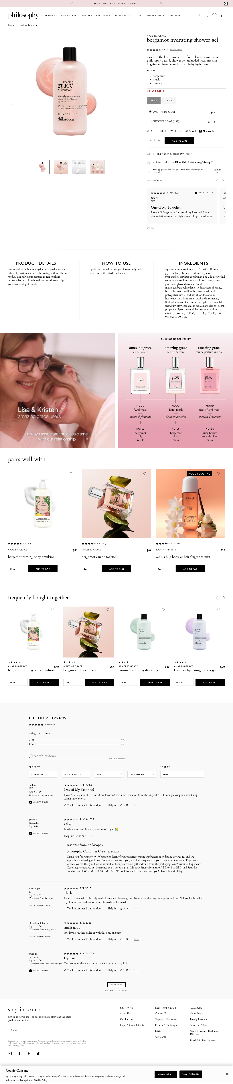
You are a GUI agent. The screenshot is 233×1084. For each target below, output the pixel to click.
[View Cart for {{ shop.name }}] (223, 15)
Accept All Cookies (191, 1074)
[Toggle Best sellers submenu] (78, 15)
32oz (169, 100)
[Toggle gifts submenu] (143, 15)
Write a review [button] (176, 50)
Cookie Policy (41, 1080)
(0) (124, 805)
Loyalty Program (198, 1019)
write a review (117, 758)
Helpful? (112, 805)
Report (136, 805)
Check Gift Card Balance (203, 1040)
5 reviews (50, 725)
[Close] (227, 1074)
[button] (12, 104)
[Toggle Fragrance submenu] (112, 15)
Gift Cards (160, 1037)
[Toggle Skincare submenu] (93, 15)
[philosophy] (23, 15)
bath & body (26, 25)
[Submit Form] (88, 1030)
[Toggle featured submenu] (58, 15)
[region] (116, 1074)
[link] (10, 1053)
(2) (124, 939)
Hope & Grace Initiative (132, 1025)
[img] (121, 805)
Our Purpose (126, 1019)
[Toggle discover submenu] (182, 15)
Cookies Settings (165, 1074)
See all (151, 228)
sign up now (217, 171)
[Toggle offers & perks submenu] (166, 15)
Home (11, 25)
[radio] (182, 112)
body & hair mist (166, 549)
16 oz (154, 100)
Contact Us (161, 1013)
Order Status (196, 1013)
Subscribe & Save (199, 1025)
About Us (125, 1013)
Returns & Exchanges (166, 1025)
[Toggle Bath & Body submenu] (132, 15)
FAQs (158, 1031)
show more (116, 985)
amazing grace (17, 549)
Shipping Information (166, 1019)
